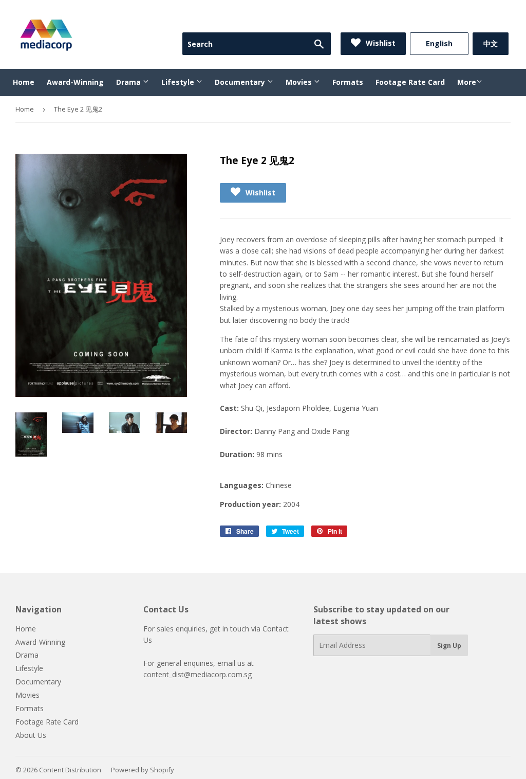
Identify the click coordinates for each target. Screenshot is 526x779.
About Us (30, 735)
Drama (129, 82)
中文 (490, 43)
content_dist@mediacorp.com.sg (197, 674)
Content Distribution (70, 769)
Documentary (241, 82)
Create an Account (480, 19)
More (466, 82)
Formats (347, 82)
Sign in (424, 19)
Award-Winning (75, 82)
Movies (300, 82)
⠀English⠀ (439, 43)
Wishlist (380, 43)
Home (23, 82)
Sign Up (449, 645)
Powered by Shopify (142, 769)
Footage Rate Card (410, 82)
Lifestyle (178, 82)
